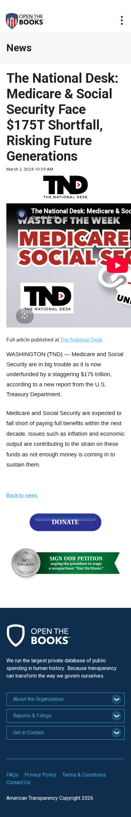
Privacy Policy (40, 775)
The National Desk (81, 339)
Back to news (22, 495)
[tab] (65, 699)
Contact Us (18, 782)
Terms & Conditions (84, 775)
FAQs (12, 775)
